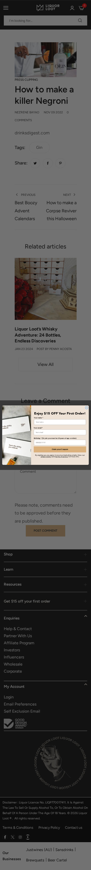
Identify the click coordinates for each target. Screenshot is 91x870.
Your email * (38, 428)
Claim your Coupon (60, 449)
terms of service (61, 456)
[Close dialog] (86, 407)
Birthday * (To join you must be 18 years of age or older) (55, 438)
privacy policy (46, 456)
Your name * (38, 418)
